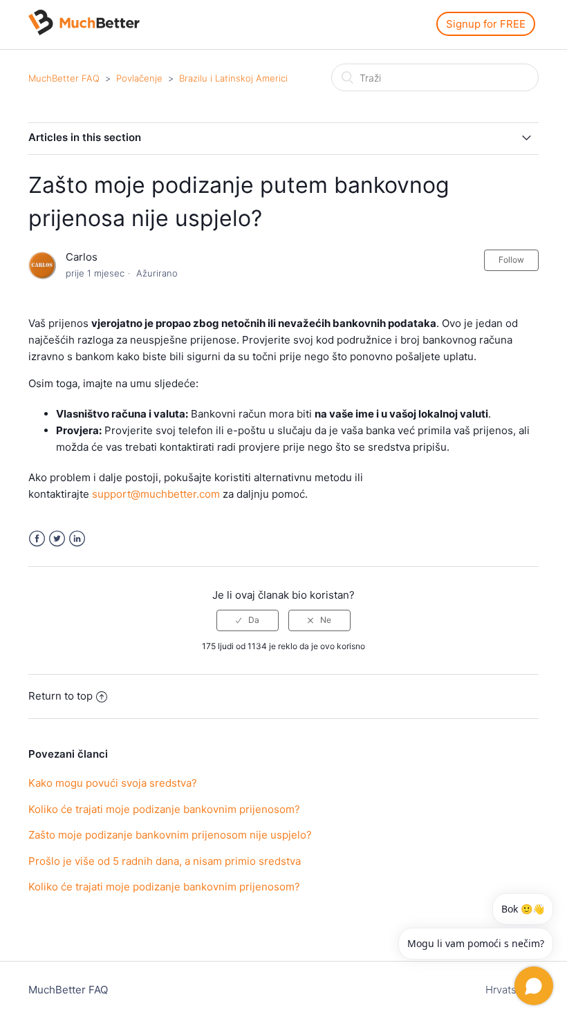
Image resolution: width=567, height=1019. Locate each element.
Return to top (60, 695)
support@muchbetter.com (156, 494)
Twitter (57, 539)
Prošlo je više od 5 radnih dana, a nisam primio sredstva (164, 861)
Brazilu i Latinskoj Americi (233, 78)
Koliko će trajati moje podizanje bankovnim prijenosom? (164, 809)
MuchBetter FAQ (64, 78)
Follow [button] (511, 259)
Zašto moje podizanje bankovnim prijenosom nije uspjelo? (170, 834)
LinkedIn (77, 539)
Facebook (37, 539)
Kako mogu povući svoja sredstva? (112, 782)
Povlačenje (139, 78)
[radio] (247, 620)
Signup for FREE (486, 23)
